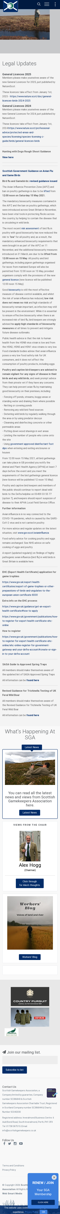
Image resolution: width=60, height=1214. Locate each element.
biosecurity (15, 289)
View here (8, 157)
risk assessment (30, 228)
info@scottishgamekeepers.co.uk (19, 1130)
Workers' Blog (29, 957)
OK (43, 1211)
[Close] (54, 1177)
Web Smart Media (12, 1193)
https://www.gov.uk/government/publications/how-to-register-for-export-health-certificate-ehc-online (30, 621)
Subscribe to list (15, 1069)
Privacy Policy (9, 1170)
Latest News (30, 812)
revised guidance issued (43, 181)
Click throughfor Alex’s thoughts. (29, 883)
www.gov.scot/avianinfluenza (33, 532)
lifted (47, 191)
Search (39, 2)
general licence (10, 279)
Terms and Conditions (13, 1165)
